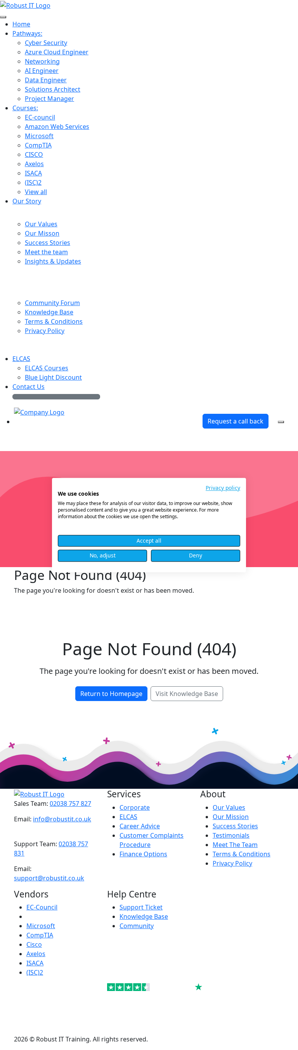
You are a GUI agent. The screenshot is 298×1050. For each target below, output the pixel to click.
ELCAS (128, 816)
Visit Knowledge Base (187, 693)
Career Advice (140, 826)
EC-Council (41, 907)
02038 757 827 (70, 803)
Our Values (229, 807)
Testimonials (231, 835)
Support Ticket (141, 907)
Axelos (35, 953)
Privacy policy (223, 487)
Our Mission (231, 816)
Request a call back (235, 421)
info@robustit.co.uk (62, 819)
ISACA (34, 963)
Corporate (135, 807)
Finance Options (143, 854)
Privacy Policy (232, 863)
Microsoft (40, 926)
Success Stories (235, 826)
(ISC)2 (34, 972)
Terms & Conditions (241, 854)
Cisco (34, 944)
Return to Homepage (111, 693)
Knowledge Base (144, 916)
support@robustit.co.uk (49, 878)
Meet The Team (235, 844)
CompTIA (39, 935)
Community (137, 926)
